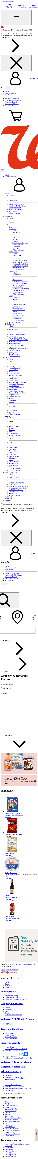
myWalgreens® (8, 991)
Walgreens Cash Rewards (12, 98)
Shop (6, 671)
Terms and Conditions (12, 1029)
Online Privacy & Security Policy (15, 1050)
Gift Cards (12, 398)
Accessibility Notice (11, 1038)
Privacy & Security (10, 1043)
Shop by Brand (13, 410)
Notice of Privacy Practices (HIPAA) (16, 1049)
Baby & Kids (13, 389)
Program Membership (11, 996)
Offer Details (9, 1033)
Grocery (7, 1114)
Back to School (13, 370)
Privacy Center (9, 1047)
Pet (6, 1123)
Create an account (10, 93)
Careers (7, 1013)
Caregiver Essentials (11, 1105)
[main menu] (16, 17)
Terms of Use (9, 1090)
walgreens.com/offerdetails (24, 964)
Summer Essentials (14, 368)
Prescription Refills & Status (13, 100)
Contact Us (8, 987)
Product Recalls (9, 1035)
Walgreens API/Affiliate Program (17, 1019)
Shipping (7, 982)
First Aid (11, 402)
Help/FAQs (8, 985)
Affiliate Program (10, 1025)
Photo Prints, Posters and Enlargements (17, 1144)
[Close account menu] (8, 87)
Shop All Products (10, 1156)
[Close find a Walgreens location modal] (34, 587)
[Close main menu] (2, 170)
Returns (7, 984)
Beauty (11, 377)
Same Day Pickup (10, 1155)
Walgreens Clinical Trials (13, 1066)
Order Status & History (12, 104)
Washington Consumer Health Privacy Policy (19, 1058)
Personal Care (13, 379)
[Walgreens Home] (2, 27)
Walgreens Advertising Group (16, 1062)
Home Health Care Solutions (17, 393)
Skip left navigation (7, 684)
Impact (7, 1011)
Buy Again (12, 412)
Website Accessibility (11, 1037)
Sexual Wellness (14, 386)
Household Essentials (11, 1120)
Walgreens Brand (14, 395)
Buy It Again (9, 105)
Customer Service (10, 978)
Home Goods (9, 1116)
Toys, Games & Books (16, 391)
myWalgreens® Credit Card (13, 997)
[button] (19, 78)
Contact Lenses (13, 380)
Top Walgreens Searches (12, 1134)
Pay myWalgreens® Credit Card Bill (16, 999)
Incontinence (12, 400)
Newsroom (8, 1009)
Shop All (11, 366)
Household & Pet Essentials (17, 382)
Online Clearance (14, 407)
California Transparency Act (13, 1015)
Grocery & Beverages (15, 375)
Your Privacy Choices (12, 1056)
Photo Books (9, 1149)
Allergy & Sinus (14, 373)
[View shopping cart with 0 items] (15, 122)
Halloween (12, 371)
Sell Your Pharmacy (11, 1071)
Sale (10, 409)
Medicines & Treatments (16, 384)
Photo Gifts (8, 1153)
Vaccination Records (11, 102)
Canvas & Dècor (10, 1147)
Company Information (12, 1003)
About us (7, 1007)
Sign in (7, 91)
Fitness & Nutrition (14, 396)
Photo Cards (8, 1146)
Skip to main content (7, 1)
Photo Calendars (10, 1151)
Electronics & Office (11, 1109)
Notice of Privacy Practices (13, 1085)
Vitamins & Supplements (16, 387)
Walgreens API (9, 1023)
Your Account (9, 95)
